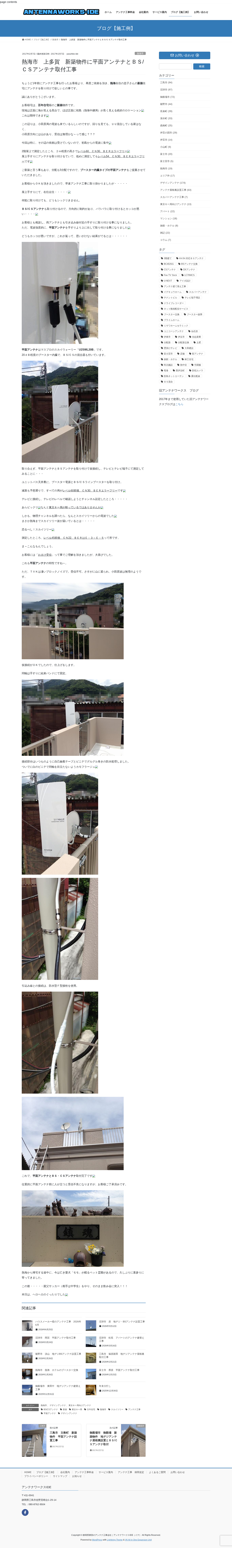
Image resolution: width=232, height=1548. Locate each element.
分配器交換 (183, 342)
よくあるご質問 (157, 1472)
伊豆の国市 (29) (168, 132)
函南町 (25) (166, 125)
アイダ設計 (185, 280)
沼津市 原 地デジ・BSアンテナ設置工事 (122, 1321)
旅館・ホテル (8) (169, 225)
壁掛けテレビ (170, 348)
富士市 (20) (166, 154)
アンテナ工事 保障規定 (131, 1472)
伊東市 (167, 337)
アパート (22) (167, 211)
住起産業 (196, 337)
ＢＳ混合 (168, 381)
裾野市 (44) (166, 104)
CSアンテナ (170, 269)
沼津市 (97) (166, 89)
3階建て (168, 258)
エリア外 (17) (167, 175)
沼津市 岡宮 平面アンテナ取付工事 (55, 1337)
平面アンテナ (50, 1413)
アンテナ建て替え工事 (175, 286)
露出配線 (195, 376)
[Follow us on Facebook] (25, 1512)
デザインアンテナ (58, 1405)
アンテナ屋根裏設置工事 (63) (175, 190)
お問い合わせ (178, 1472)
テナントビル (170, 297)
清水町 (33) (166, 118)
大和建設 (189, 348)
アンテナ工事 (134, 1409)
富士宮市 (168, 353)
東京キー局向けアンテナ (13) (175, 204)
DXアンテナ (189, 269)
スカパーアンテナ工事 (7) (174, 197)
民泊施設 (168, 365)
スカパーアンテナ (198, 292)
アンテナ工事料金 (84, 1472)
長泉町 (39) (166, 111)
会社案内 (65, 1472)
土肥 (199, 342)
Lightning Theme (115, 1540)
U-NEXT (168, 280)
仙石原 (194, 331)
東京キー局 (77, 1409)
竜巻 (166, 370)
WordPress (97, 1540)
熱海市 (140, 53)
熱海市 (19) (166, 168)
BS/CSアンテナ (51, 1409)
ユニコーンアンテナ (174, 331)
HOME (27, 1472)
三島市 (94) (166, 82)
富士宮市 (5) (166, 161)
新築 (65, 1409)
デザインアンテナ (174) (173, 182)
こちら (179, 404)
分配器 (167, 342)
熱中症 (183, 365)
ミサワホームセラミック (176, 325)
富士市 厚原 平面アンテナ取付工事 (119, 1370)
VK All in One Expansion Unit (138, 1540)
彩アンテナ (197, 353)
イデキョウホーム (173, 292)
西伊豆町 (180, 370)
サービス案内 (106, 1472)
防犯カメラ (197, 370)
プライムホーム (171, 320)
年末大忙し (105, 1386)
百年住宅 (91, 1409)
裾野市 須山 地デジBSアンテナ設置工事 (58, 1354)
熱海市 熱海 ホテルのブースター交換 (56, 1370)
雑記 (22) (165, 232)
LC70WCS (189, 275)
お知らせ (77, 1476)
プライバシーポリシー (36, 1476)
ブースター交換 (171, 314)
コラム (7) (165, 240)
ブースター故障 (194, 314)
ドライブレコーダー (174, 303)
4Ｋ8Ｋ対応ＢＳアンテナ (191, 258)
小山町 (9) (165, 147)
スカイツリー (117, 1409)
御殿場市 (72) (167, 97)
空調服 (197, 365)
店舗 (182, 353)
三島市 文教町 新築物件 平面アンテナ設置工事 (63, 1436)
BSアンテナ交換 (189, 264)
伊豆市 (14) (166, 139)
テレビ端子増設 (192, 297)
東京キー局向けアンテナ (80, 1405)
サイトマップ (60, 1476)
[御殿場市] (133, 1433)
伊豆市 (181, 337)
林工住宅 (189, 359)
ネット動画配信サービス (176, 309)
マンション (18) (168, 218)
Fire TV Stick (170, 275)
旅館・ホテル (170, 359)
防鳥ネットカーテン (174, 376)
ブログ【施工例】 (45, 1472)
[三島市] (34, 1440)
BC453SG (169, 264)
